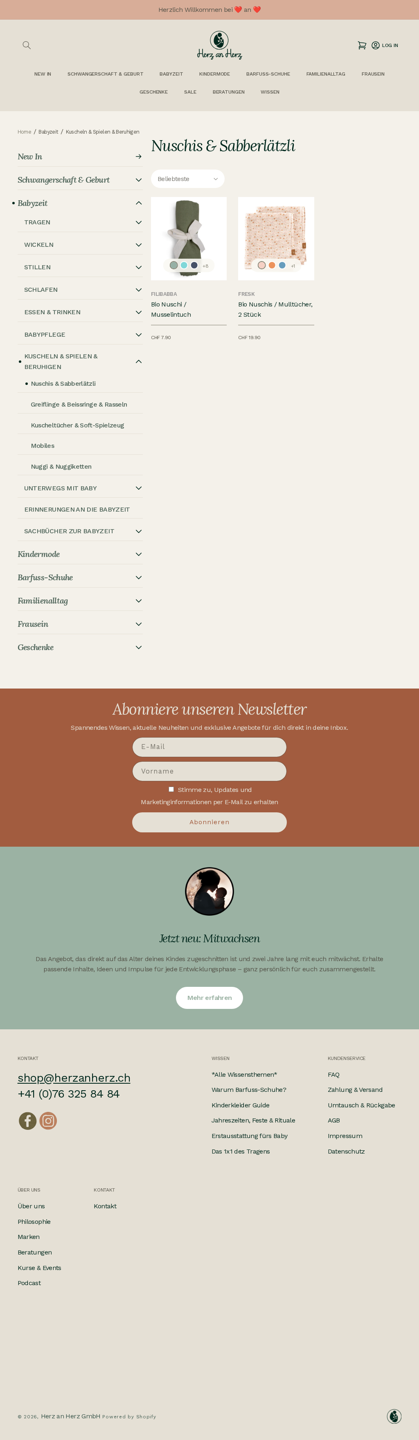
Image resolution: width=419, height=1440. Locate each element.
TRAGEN (37, 222)
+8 (205, 266)
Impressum (345, 1136)
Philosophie (34, 1221)
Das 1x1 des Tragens (241, 1151)
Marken (29, 1237)
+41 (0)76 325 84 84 (69, 1093)
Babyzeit (171, 74)
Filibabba (164, 294)
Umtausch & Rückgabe (361, 1105)
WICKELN (39, 244)
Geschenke (154, 92)
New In (30, 156)
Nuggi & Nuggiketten (61, 466)
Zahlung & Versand (355, 1089)
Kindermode (214, 74)
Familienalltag (325, 74)
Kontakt (105, 1206)
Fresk (246, 294)
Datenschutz (346, 1151)
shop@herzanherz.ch (74, 1077)
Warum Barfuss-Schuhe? (249, 1089)
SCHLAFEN (41, 289)
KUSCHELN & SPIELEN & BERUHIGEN (60, 361)
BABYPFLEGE (44, 334)
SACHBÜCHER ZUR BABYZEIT (69, 531)
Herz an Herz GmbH (71, 1416)
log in (384, 45)
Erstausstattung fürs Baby (250, 1136)
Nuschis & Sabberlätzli (63, 383)
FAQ (334, 1074)
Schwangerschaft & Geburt (105, 74)
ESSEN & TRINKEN (52, 312)
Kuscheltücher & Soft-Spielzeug (77, 425)
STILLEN (37, 267)
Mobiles (42, 445)
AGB (334, 1120)
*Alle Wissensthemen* (244, 1074)
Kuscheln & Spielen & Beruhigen (103, 132)
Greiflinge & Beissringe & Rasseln (79, 404)
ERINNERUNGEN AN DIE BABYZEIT (77, 509)
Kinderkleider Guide (241, 1105)
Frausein (373, 74)
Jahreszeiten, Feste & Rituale (253, 1120)
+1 (293, 266)
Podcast (29, 1283)
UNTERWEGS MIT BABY (60, 488)
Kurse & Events (39, 1268)
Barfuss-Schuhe (268, 74)
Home (24, 132)
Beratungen (35, 1252)
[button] (27, 45)
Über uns (31, 1206)
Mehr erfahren (209, 998)
